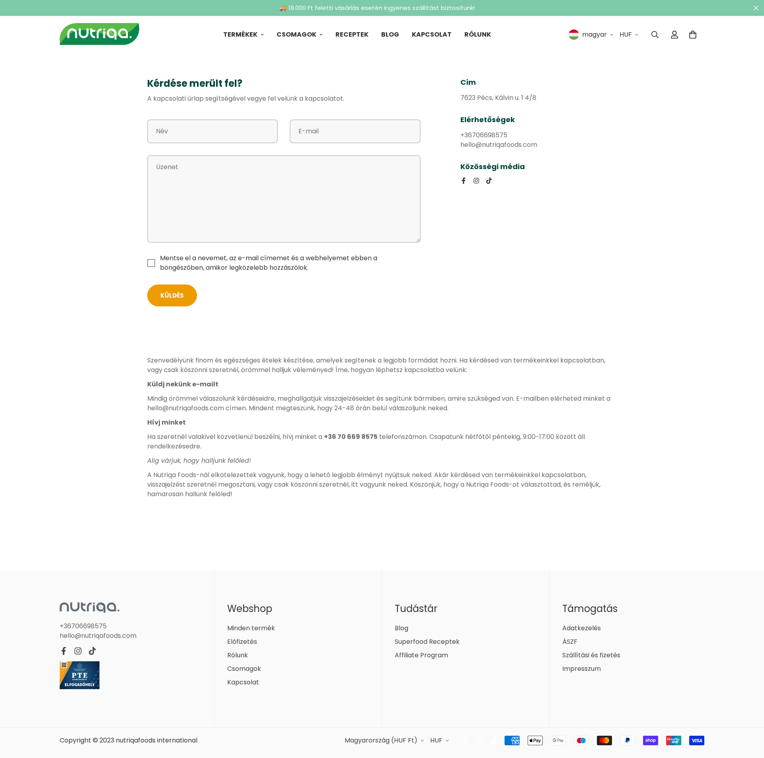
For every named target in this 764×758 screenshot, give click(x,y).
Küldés (172, 295)
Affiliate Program (421, 655)
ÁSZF (569, 641)
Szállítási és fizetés (591, 655)
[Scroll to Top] (748, 714)
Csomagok (296, 34)
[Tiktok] (489, 180)
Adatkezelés (581, 628)
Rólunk (477, 34)
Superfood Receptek (427, 641)
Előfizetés (242, 641)
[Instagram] (476, 180)
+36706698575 (83, 626)
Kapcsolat (432, 34)
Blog (390, 34)
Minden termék (251, 628)
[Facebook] (463, 180)
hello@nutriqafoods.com (98, 635)
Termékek (240, 34)
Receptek (351, 34)
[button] (693, 34)
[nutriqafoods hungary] (99, 34)
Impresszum (581, 668)
